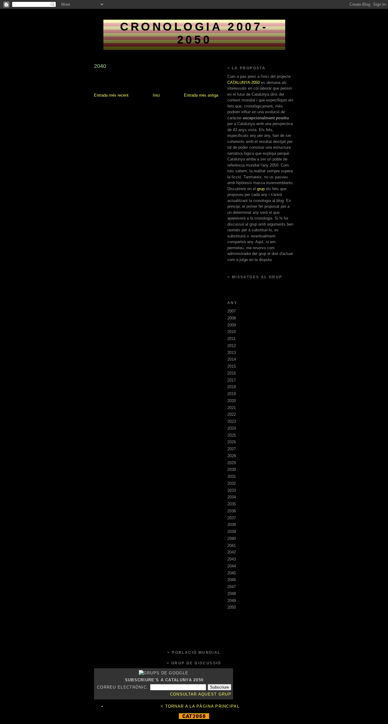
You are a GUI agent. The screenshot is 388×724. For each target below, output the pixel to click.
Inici (156, 95)
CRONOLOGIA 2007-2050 (194, 33)
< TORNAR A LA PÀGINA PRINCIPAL (200, 706)
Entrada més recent (111, 95)
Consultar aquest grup (200, 694)
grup (261, 189)
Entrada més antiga (201, 95)
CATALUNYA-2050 (243, 82)
